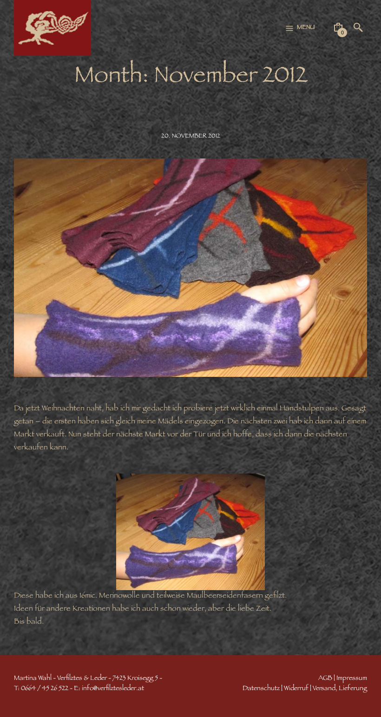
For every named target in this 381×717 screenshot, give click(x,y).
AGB (325, 679)
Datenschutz (261, 689)
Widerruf (296, 689)
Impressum (351, 679)
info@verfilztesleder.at (113, 689)
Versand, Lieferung (340, 689)
